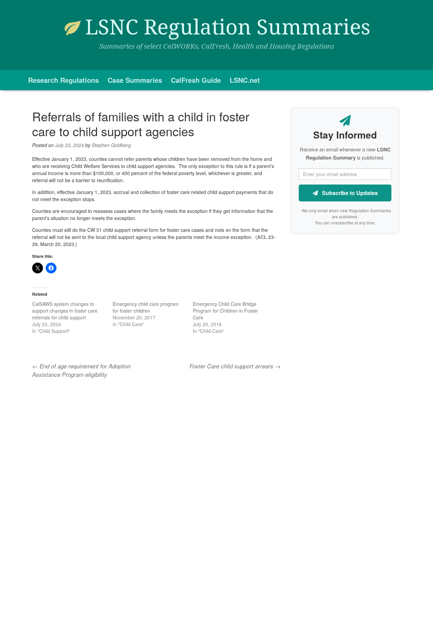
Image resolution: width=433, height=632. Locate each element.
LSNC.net (245, 80)
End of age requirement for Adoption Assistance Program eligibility (81, 370)
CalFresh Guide (196, 80)
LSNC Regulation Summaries (227, 27)
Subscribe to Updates (349, 193)
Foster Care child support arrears (235, 366)
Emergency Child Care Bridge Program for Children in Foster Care (225, 310)
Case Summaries (135, 80)
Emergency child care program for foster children (146, 307)
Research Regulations (63, 80)
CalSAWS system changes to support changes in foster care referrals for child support (64, 310)
